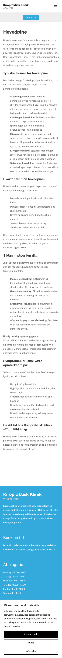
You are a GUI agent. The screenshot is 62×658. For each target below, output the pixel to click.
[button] (31, 17)
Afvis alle (31, 651)
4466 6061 (9, 549)
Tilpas (31, 642)
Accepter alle (31, 634)
